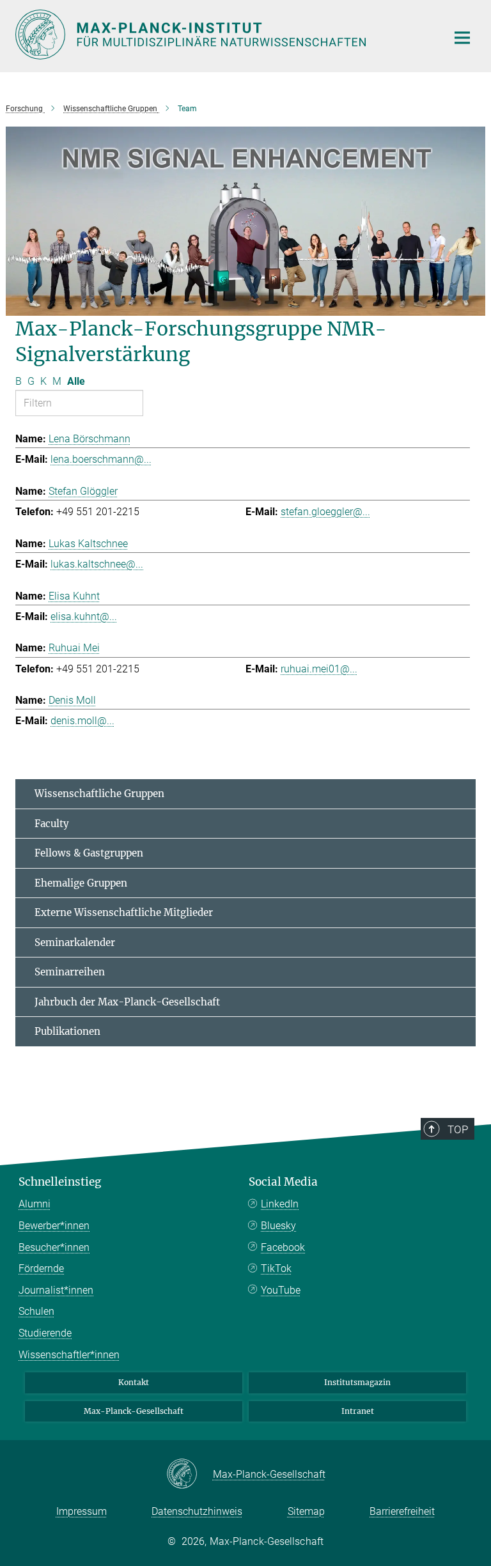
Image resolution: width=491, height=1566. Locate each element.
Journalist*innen (56, 1290)
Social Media (283, 1181)
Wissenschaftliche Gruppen (99, 793)
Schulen (36, 1311)
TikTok (276, 1268)
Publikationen (67, 1031)
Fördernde (41, 1268)
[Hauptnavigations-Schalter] (462, 37)
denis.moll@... (82, 721)
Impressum (81, 1511)
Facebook (283, 1247)
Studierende (45, 1333)
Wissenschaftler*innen (69, 1355)
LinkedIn (280, 1204)
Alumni (35, 1204)
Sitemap (306, 1511)
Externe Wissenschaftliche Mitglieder (124, 912)
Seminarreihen (70, 972)
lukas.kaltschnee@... (97, 564)
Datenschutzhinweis (197, 1511)
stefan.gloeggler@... (325, 512)
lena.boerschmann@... (101, 459)
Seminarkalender (75, 942)
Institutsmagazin (357, 1382)
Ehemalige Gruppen (81, 883)
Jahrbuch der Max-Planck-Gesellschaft (127, 1002)
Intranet (357, 1411)
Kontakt (133, 1382)
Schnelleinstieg (60, 1181)
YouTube (280, 1290)
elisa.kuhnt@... (84, 616)
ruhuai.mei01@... (319, 669)
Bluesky (278, 1226)
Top (458, 1129)
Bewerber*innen (54, 1226)
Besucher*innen (54, 1247)
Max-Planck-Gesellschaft (133, 1411)
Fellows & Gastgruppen (89, 853)
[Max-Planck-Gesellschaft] (189, 1474)
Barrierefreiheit (402, 1511)
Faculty (52, 824)
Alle (76, 381)
